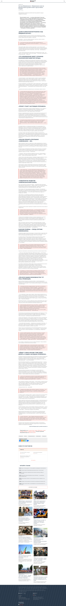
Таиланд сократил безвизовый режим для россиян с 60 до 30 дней (31, 470)
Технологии (20, 535)
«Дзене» (34, 432)
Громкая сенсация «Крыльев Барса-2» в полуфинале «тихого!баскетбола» (25, 503)
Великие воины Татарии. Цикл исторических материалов (25, 456)
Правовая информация (22, 597)
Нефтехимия (38, 436)
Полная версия (21, 602)
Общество (21, 4)
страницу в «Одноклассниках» (29, 431)
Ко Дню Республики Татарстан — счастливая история (24, 520)
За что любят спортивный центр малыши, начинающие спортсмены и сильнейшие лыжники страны (25, 578)
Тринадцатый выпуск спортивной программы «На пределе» (40, 522)
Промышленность (31, 436)
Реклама (20, 596)
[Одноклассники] (22, 440)
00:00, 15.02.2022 (21, 10)
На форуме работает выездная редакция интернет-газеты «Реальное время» (40, 542)
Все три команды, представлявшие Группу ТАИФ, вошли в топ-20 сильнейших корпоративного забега (40, 504)
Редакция (20, 595)
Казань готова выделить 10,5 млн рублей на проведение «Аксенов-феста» (32, 468)
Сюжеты (22, 449)
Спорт (20, 499)
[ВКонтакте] (20, 440)
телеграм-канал (31, 430)
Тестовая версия (21, 603)
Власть (25, 436)
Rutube (30, 432)
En (35, 595)
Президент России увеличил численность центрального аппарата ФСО (32, 481)
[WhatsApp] (24, 440)
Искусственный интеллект (37, 453)
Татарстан (44, 436)
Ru (33, 595)
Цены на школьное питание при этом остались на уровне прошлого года (40, 579)
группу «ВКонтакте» (39, 430)
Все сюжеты (33, 460)
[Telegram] (26, 440)
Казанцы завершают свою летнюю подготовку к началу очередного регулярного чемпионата (40, 561)
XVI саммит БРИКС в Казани (25, 453)
